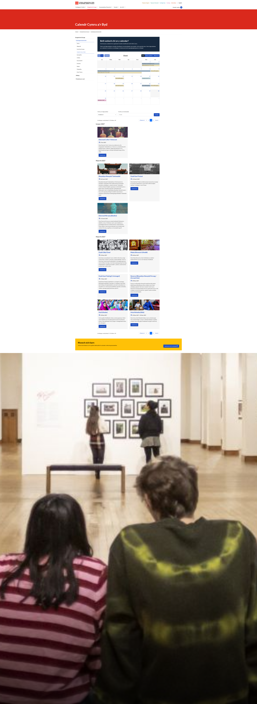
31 (105, 98)
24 (105, 91)
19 (123, 83)
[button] (85, 7)
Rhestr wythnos (149, 55)
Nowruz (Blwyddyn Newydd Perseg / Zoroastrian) (143, 277)
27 (132, 91)
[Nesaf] (102, 55)
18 (114, 83)
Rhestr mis (156, 55)
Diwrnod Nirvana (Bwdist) (108, 216)
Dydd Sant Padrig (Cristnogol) (109, 276)
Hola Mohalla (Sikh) (137, 312)
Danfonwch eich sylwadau (170, 346)
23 (158, 83)
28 (140, 91)
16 (158, 76)
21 (140, 83)
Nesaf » (157, 120)
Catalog (168, 2)
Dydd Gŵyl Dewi (104, 252)
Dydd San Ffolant (137, 176)
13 (132, 76)
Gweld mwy (102, 155)
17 (105, 83)
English (180, 2)
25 (114, 91)
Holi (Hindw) (103, 312)
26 (123, 91)
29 (149, 91)
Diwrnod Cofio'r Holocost (108, 140)
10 (105, 76)
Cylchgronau (162, 2)
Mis (143, 55)
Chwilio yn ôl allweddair (123, 111)
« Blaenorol (142, 120)
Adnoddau (173, 2)
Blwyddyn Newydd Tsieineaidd (109, 176)
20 (132, 83)
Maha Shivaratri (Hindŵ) (139, 252)
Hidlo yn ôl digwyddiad (102, 111)
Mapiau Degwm (145, 2)
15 (149, 76)
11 (114, 76)
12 (123, 76)
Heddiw (107, 55)
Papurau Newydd (154, 2)
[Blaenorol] (99, 55)
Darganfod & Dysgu (80, 37)
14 (140, 76)
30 (158, 91)
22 (149, 83)
